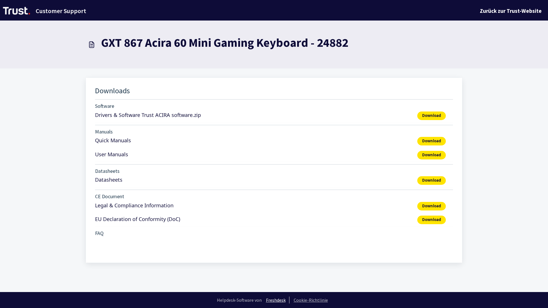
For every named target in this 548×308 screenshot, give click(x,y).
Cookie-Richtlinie (311, 300)
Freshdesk (276, 300)
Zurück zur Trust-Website (511, 10)
